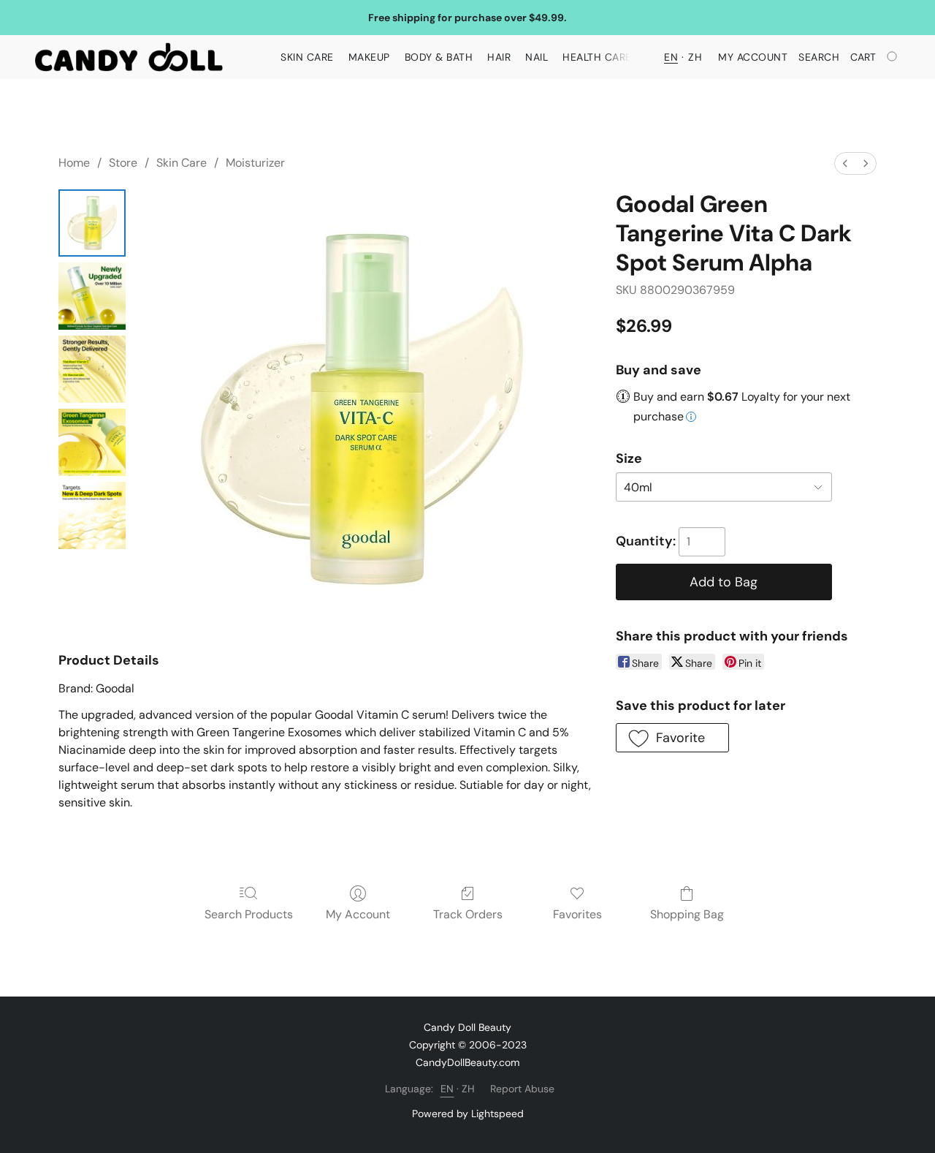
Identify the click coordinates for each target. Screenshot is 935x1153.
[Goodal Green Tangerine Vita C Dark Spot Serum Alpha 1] (92, 296)
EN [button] (671, 57)
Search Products (249, 914)
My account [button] (752, 57)
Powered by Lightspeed (468, 1113)
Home (74, 162)
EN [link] (447, 1088)
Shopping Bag (687, 914)
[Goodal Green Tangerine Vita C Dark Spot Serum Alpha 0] (92, 223)
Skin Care (307, 57)
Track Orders (468, 914)
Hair (499, 57)
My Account (358, 914)
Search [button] (818, 57)
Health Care (597, 57)
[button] (129, 57)
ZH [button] (695, 57)
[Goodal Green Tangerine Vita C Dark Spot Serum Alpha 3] (92, 442)
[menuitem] (845, 163)
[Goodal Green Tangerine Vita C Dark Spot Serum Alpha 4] (92, 515)
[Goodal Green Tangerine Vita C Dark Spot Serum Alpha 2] (92, 369)
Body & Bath (439, 57)
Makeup (369, 57)
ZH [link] (469, 1088)
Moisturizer (255, 162)
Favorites (577, 914)
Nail (536, 57)
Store (123, 162)
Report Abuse (522, 1088)
